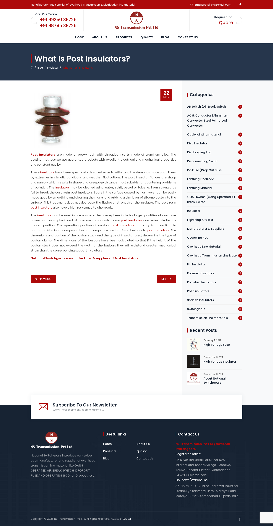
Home (79, 37)
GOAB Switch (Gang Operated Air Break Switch (211, 199)
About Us (99, 37)
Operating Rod (197, 238)
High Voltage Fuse (217, 345)
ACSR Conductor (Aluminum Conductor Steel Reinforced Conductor (207, 121)
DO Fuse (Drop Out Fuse (204, 170)
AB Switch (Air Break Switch (206, 107)
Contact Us (188, 37)
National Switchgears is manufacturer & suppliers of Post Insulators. (85, 258)
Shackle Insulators (200, 300)
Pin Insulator (196, 264)
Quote (226, 23)
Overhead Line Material (204, 247)
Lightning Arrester (200, 220)
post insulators (41, 207)
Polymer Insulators (200, 273)
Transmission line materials (207, 318)
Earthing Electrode (200, 179)
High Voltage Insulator (220, 362)
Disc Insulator (197, 143)
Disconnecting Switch (202, 161)
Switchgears (196, 309)
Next (164, 279)
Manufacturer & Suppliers (205, 229)
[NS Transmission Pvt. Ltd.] (136, 20)
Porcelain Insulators (201, 282)
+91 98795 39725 (58, 25)
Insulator (193, 211)
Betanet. (127, 518)
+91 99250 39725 (58, 20)
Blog (165, 37)
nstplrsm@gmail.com (217, 5)
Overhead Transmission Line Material (214, 255)
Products (124, 37)
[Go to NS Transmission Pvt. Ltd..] (32, 68)
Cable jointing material (204, 134)
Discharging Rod (199, 152)
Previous (45, 279)
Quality (146, 37)
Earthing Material (199, 188)
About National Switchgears (215, 381)
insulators (47, 172)
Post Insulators (198, 291)
